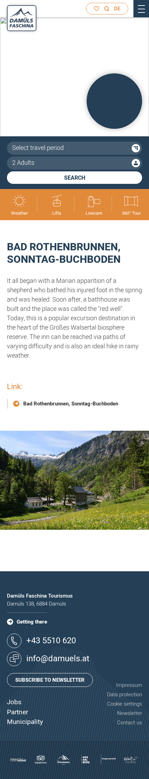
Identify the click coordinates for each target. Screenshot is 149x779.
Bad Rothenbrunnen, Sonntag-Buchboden (70, 404)
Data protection (124, 694)
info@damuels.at (57, 659)
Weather (19, 213)
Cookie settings (124, 704)
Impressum (129, 685)
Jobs (14, 702)
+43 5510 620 (51, 641)
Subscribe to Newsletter (50, 680)
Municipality (25, 722)
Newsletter (129, 713)
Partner (17, 712)
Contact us (129, 722)
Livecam (94, 213)
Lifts (56, 213)
